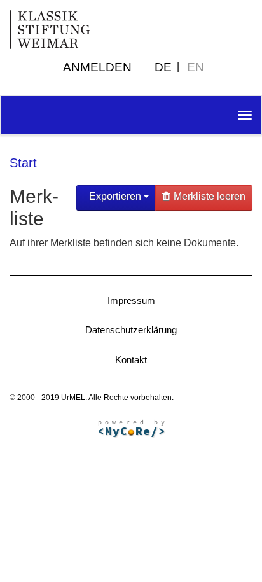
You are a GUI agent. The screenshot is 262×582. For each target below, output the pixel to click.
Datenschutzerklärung (131, 329)
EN (195, 67)
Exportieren (115, 196)
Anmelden (97, 67)
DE (163, 67)
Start (23, 163)
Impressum (131, 300)
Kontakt (131, 359)
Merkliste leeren (209, 196)
